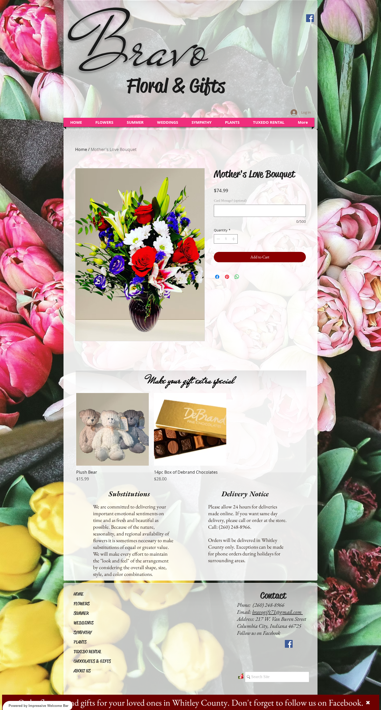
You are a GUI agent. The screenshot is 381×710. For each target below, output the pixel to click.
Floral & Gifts (175, 85)
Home (81, 149)
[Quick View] (112, 429)
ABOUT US (82, 671)
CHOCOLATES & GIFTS (92, 661)
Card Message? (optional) (230, 200)
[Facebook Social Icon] (310, 18)
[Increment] (234, 239)
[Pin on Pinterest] (227, 277)
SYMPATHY (83, 632)
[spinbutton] (226, 239)
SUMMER (81, 613)
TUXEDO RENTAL (87, 651)
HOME (78, 594)
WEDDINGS (83, 623)
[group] (190, 437)
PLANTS (80, 642)
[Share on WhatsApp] (237, 277)
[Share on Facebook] (217, 277)
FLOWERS (81, 603)
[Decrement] (218, 239)
